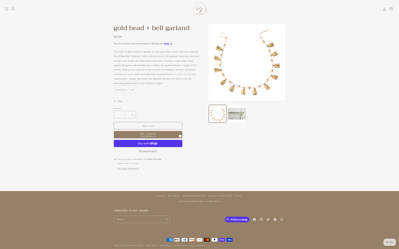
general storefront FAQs (220, 196)
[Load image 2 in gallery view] (237, 114)
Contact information (197, 245)
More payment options (148, 151)
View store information (128, 168)
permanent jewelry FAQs (194, 196)
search (238, 196)
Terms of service (179, 245)
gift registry (174, 196)
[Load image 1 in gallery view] (217, 114)
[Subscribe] (166, 219)
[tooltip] (180, 136)
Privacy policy (165, 245)
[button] (6, 9)
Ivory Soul (124, 245)
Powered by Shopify (135, 245)
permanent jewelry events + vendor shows (199, 201)
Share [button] (120, 101)
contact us (160, 196)
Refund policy (151, 245)
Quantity (117, 108)
